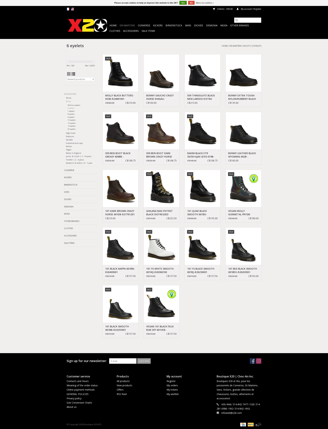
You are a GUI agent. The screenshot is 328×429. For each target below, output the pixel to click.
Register (171, 381)
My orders (172, 385)
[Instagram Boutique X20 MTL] (258, 361)
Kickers (158, 25)
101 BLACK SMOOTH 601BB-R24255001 (117, 328)
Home (113, 25)
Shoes (68, 98)
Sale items (148, 30)
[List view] (73, 74)
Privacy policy (74, 398)
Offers (120, 389)
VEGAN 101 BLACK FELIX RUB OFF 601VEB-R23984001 (160, 328)
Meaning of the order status (82, 385)
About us (72, 406)
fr (68, 9)
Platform (70, 136)
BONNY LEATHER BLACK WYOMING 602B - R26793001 (242, 155)
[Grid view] (69, 74)
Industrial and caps (74, 143)
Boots (246, 45)
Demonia (211, 25)
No (191, 3)
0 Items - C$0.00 (225, 9)
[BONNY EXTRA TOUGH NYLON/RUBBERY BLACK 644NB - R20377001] (243, 73)
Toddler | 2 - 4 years (75, 159)
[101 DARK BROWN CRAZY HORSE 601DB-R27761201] (120, 188)
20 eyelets (72, 129)
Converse (144, 25)
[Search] (236, 20)
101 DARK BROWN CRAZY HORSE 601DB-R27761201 (120, 212)
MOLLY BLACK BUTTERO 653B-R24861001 (119, 97)
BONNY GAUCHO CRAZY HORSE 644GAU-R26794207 (160, 97)
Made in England (73, 153)
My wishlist (173, 394)
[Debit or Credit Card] (257, 424)
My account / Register (250, 9)
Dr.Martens (127, 25)
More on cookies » (205, 3)
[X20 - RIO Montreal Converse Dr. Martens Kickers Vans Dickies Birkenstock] (87, 25)
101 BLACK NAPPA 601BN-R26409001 (120, 270)
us (72, 9)
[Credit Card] (243, 424)
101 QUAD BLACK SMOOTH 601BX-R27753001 (197, 212)
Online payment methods (81, 389)
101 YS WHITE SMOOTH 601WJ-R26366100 (160, 270)
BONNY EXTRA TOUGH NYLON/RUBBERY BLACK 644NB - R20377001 (242, 97)
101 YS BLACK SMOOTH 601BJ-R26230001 (200, 270)
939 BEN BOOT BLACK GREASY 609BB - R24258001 (118, 155)
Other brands (239, 25)
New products (124, 385)
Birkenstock (174, 25)
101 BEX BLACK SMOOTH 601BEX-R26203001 (242, 270)
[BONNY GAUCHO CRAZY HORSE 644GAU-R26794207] (161, 73)
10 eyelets (72, 120)
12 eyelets (72, 123)
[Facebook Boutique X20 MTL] (252, 361)
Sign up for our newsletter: (87, 361)
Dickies (198, 25)
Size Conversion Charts (79, 402)
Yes (183, 3)
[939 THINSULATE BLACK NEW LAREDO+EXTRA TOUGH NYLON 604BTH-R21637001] (202, 73)
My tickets (172, 389)
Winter (69, 146)
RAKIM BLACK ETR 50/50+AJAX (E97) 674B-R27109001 (200, 155)
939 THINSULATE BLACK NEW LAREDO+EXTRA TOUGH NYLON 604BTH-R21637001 (201, 97)
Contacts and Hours (78, 381)
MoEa (223, 25)
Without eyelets (74, 105)
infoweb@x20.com (231, 412)
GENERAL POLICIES (77, 394)
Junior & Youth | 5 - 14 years (78, 156)
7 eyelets (71, 111)
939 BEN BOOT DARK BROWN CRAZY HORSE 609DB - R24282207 (159, 155)
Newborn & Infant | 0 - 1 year (79, 163)
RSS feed (122, 394)
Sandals (69, 139)
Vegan (68, 149)
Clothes (115, 30)
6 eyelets (256, 45)
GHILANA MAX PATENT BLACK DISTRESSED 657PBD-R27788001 (159, 212)
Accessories (131, 30)
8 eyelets (71, 114)
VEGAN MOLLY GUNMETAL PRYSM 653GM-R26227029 (239, 212)
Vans (188, 25)
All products (123, 381)
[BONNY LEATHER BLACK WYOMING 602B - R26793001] (243, 130)
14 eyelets (72, 126)
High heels (70, 133)
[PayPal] (250, 424)
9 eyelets (71, 117)
